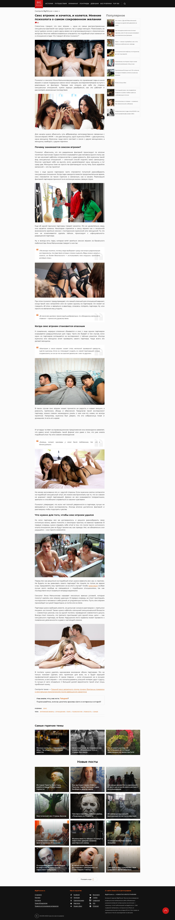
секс (56, 11)
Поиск (130, 4)
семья (95, 711)
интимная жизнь (47, 711)
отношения (60, 711)
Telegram (64, 698)
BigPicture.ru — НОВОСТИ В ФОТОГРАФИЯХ (120, 894)
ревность (88, 711)
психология (77, 711)
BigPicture (47, 11)
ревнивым (93, 586)
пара (69, 711)
